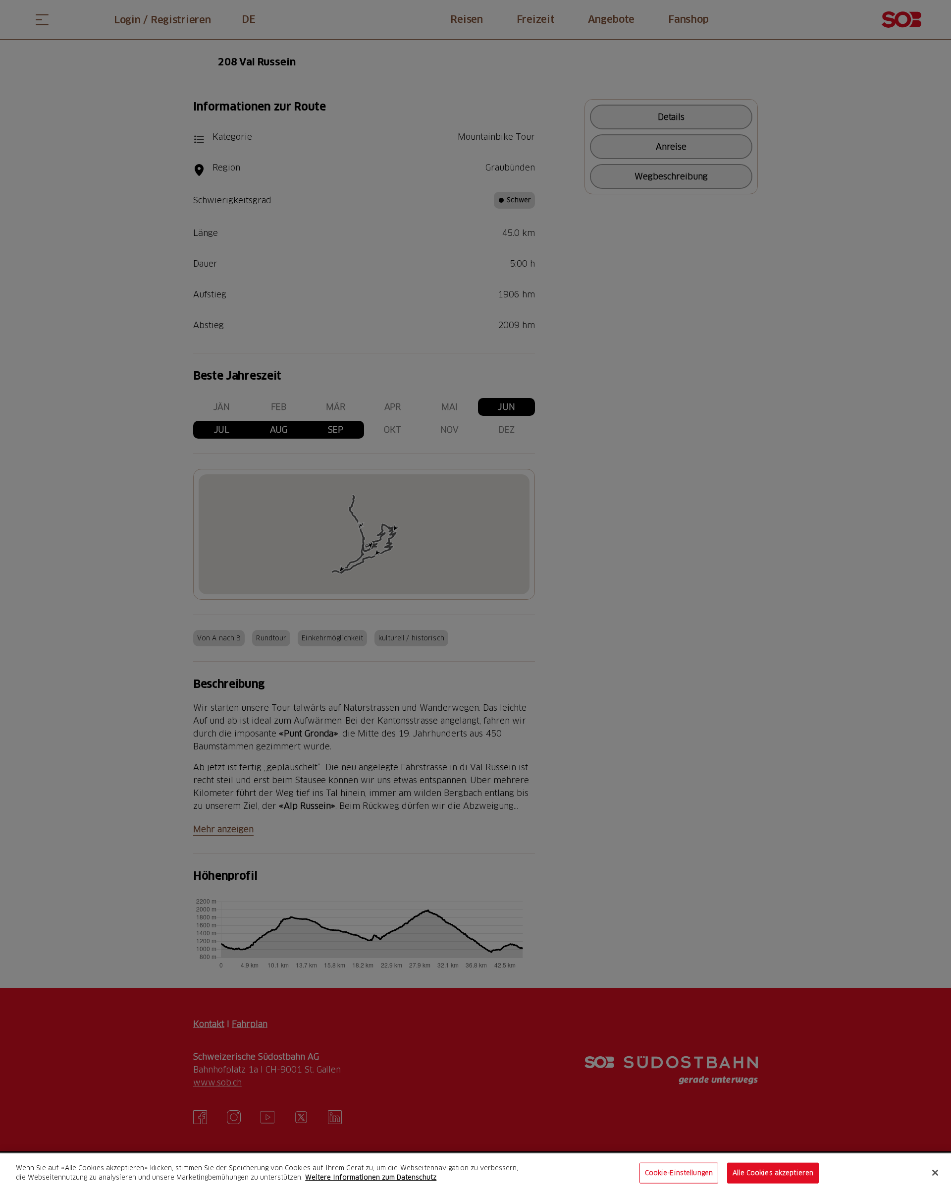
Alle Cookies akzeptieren (773, 1172)
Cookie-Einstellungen (679, 1172)
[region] (475, 1173)
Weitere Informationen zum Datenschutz (370, 1177)
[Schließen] (935, 1173)
